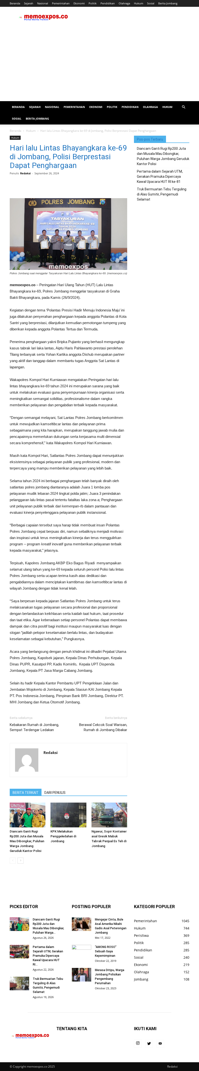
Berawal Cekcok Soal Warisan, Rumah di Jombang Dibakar (103, 727)
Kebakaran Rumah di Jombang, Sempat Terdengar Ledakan (34, 727)
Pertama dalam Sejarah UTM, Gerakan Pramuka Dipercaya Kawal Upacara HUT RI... (48, 955)
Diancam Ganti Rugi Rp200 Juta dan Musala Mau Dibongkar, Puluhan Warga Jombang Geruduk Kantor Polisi (27, 841)
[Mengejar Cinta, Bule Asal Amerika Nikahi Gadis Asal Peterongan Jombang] (81, 924)
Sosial (150, 3)
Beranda (15, 3)
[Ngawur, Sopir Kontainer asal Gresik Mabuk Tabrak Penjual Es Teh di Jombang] (109, 815)
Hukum (138, 3)
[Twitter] (149, 1044)
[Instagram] (138, 1043)
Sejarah (28, 3)
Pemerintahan (61, 3)
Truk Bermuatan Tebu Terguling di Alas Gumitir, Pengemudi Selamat (161, 194)
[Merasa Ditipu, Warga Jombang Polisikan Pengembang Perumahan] (81, 975)
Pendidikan (107, 3)
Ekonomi (79, 3)
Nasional (42, 3)
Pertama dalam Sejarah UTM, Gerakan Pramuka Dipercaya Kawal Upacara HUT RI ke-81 (160, 176)
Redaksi (25, 173)
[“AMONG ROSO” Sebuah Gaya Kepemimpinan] (81, 951)
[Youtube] (160, 1044)
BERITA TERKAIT (26, 793)
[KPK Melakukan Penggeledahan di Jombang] (68, 815)
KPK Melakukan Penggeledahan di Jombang (63, 836)
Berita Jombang (167, 3)
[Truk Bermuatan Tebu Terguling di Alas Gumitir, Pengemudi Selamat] (19, 983)
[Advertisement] (99, 65)
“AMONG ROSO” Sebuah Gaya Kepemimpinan (105, 951)
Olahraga (124, 3)
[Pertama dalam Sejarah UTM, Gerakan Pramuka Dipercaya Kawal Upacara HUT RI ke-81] (19, 951)
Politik (93, 3)
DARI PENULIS (55, 793)
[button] (183, 107)
